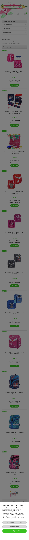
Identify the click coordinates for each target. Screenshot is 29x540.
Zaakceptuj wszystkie (14, 531)
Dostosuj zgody (14, 526)
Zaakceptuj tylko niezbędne (14, 522)
